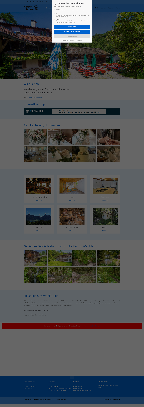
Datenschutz (65, 40)
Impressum (71, 40)
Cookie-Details (78, 40)
